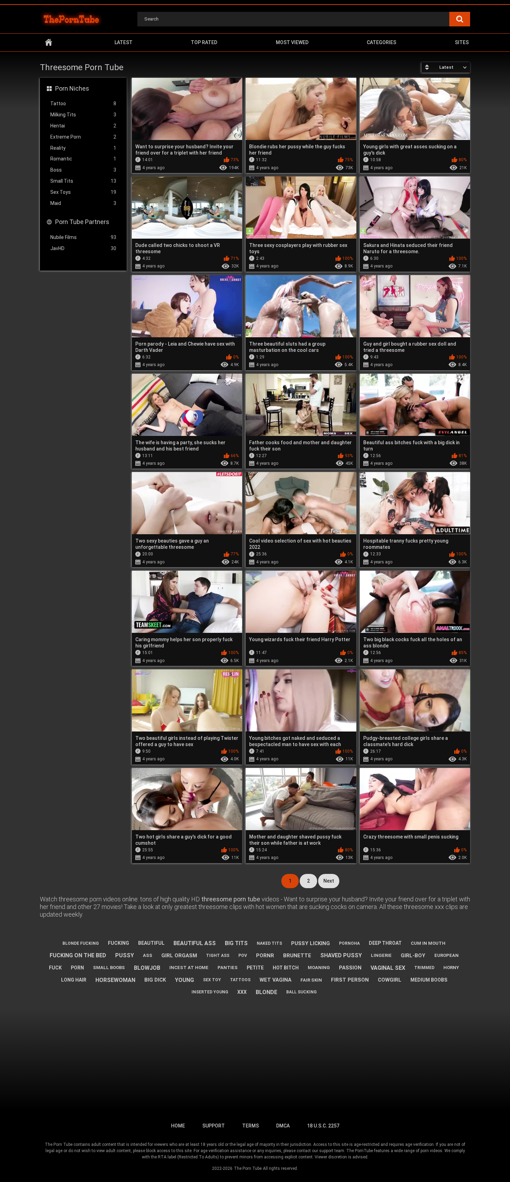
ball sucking (301, 992)
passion (350, 968)
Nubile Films (83, 237)
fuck (55, 967)
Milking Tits (83, 114)
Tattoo (83, 103)
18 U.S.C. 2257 (323, 1126)
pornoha (349, 943)
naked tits (269, 943)
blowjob (147, 968)
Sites (462, 42)
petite (255, 967)
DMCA (283, 1126)
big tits (236, 943)
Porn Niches (72, 88)
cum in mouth (428, 943)
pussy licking (310, 943)
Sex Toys (83, 192)
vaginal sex (388, 968)
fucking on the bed (78, 955)
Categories (381, 42)
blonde (266, 992)
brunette (297, 955)
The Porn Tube (248, 1168)
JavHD (83, 248)
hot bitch (286, 967)
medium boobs (428, 980)
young (184, 980)
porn (77, 967)
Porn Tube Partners (82, 221)
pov (242, 955)
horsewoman (115, 980)
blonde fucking (80, 943)
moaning (319, 967)
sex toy (212, 979)
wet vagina (275, 980)
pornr (265, 955)
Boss (83, 170)
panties (228, 967)
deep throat (385, 943)
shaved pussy (341, 955)
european (446, 955)
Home (48, 42)
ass (147, 955)
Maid (83, 203)
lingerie (381, 955)
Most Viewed (292, 42)
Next (328, 881)
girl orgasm (179, 955)
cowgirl (389, 980)
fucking (118, 943)
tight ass (217, 955)
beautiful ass (194, 943)
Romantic (83, 159)
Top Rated (204, 42)
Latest (123, 42)
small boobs (109, 967)
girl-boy (413, 955)
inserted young (210, 992)
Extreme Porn (83, 137)
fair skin (311, 980)
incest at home (189, 967)
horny (451, 967)
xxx (242, 992)
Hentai (83, 126)
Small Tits (83, 181)
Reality (83, 148)
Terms (250, 1126)
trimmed (424, 967)
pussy (124, 955)
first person (350, 980)
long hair (73, 980)
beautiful (151, 943)
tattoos (240, 979)
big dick (155, 980)
